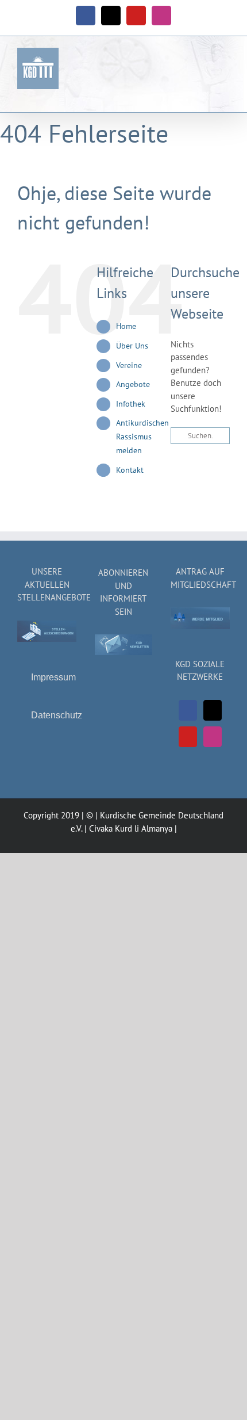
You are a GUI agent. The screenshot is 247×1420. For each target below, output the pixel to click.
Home (126, 326)
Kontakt (130, 470)
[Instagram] (212, 736)
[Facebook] (188, 710)
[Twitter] (212, 710)
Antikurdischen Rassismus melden (142, 437)
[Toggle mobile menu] (225, 64)
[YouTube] (188, 736)
